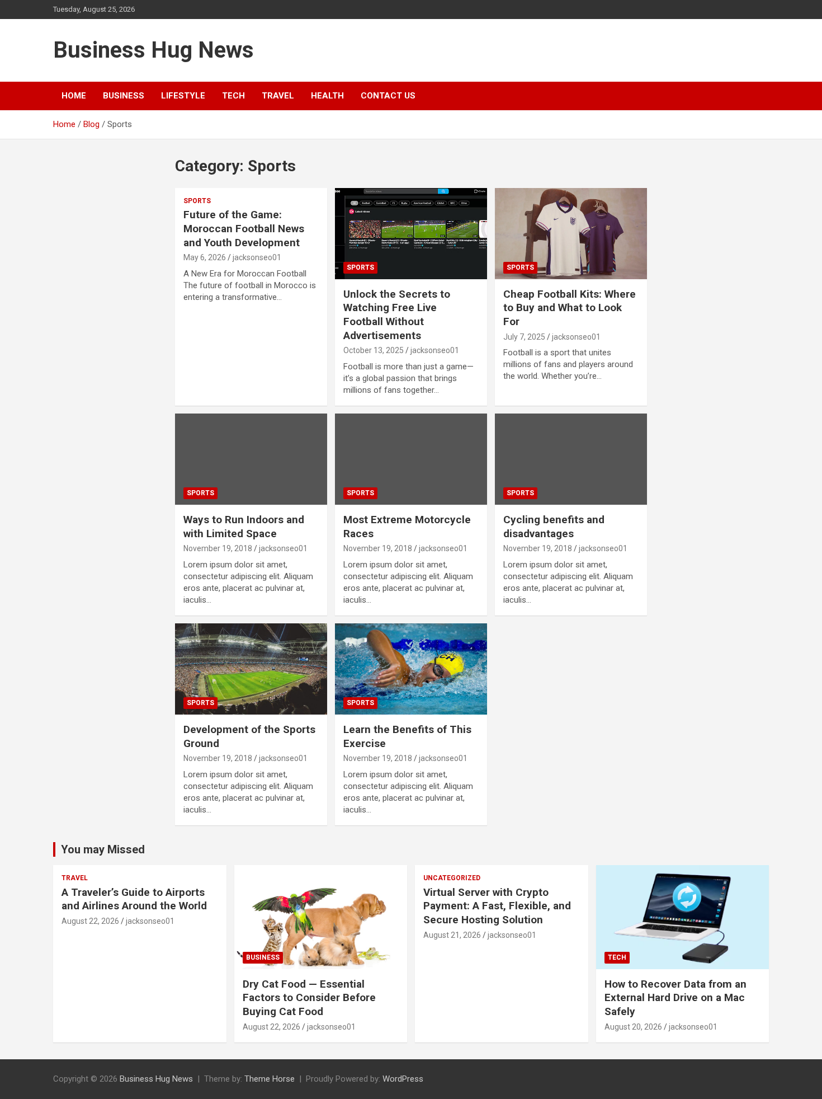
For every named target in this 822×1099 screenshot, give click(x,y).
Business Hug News (153, 50)
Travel (278, 96)
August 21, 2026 (452, 935)
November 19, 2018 (217, 548)
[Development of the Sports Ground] (251, 669)
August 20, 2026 (633, 1026)
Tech (233, 96)
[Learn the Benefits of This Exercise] (410, 669)
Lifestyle (183, 96)
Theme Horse (269, 1079)
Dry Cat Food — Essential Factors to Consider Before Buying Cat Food (309, 998)
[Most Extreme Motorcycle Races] (410, 459)
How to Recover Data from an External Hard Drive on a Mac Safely (675, 998)
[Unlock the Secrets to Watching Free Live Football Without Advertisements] (410, 233)
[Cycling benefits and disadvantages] (570, 459)
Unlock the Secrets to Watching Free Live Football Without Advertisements (396, 315)
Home (74, 96)
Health (327, 96)
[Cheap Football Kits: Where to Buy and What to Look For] (570, 233)
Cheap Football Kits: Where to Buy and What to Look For (569, 308)
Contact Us (388, 96)
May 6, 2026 (204, 257)
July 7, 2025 (524, 336)
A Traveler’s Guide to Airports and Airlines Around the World (134, 899)
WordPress (402, 1079)
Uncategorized (451, 878)
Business (123, 96)
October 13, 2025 (373, 350)
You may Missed (103, 849)
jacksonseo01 (257, 257)
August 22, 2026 (90, 921)
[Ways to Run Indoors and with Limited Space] (251, 459)
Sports (197, 201)
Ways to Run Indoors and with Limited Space (243, 526)
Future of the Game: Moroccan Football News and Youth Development (243, 228)
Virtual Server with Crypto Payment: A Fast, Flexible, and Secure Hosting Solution (497, 906)
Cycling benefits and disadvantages (553, 526)
